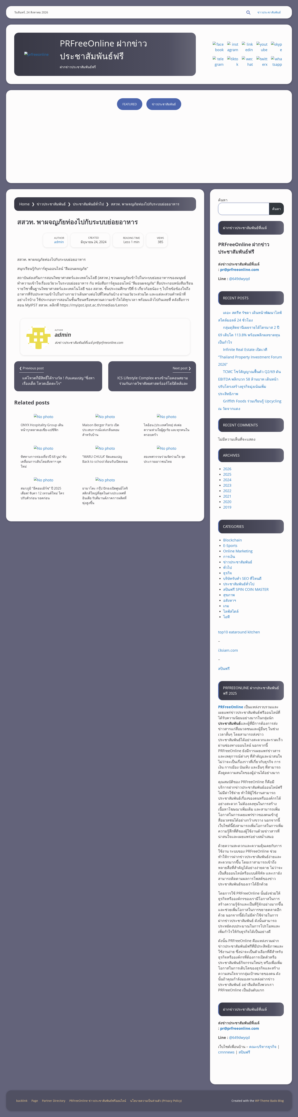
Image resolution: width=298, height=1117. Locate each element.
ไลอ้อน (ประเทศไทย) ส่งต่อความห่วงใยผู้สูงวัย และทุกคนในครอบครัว (166, 430)
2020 (227, 501)
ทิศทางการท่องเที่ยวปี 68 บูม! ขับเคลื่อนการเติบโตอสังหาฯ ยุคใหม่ (43, 461)
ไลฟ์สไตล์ (231, 611)
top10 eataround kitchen (239, 632)
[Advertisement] (149, 144)
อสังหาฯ (229, 600)
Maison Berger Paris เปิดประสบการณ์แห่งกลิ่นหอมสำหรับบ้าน (100, 430)
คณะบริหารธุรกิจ (263, 1046)
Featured (129, 104)
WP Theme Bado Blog (269, 1101)
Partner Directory (53, 1101)
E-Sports (230, 545)
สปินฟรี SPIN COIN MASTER (246, 589)
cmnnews (226, 1052)
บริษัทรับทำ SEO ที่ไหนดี (242, 578)
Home (24, 204)
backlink (21, 1101)
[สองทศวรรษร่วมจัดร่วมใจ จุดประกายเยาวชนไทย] (167, 448)
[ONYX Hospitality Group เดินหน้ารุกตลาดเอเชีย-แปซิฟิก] (44, 416)
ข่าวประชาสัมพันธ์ (269, 12)
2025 (227, 474)
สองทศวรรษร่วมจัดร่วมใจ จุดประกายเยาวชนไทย (164, 459)
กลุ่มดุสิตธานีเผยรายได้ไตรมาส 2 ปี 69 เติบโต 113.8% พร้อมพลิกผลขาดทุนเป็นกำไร (249, 335)
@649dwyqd (239, 278)
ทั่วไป (227, 567)
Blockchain (232, 540)
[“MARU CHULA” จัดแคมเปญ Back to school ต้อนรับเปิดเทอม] (105, 448)
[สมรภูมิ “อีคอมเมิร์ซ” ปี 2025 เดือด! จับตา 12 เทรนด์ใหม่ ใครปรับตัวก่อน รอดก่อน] (44, 480)
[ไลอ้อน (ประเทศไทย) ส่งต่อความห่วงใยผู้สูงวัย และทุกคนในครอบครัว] (167, 416)
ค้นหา (222, 199)
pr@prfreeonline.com (239, 269)
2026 (227, 468)
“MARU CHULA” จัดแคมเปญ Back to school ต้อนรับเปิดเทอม (105, 459)
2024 (227, 479)
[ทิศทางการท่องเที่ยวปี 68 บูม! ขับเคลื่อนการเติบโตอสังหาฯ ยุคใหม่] (44, 448)
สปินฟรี (224, 668)
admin (59, 242)
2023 (227, 485)
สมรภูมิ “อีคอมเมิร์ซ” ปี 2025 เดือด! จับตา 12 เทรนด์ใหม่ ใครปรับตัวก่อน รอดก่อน (42, 493)
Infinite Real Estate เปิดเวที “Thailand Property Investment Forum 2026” (250, 357)
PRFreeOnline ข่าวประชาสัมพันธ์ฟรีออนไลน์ (97, 1101)
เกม (226, 605)
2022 (227, 490)
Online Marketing (238, 551)
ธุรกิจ (227, 572)
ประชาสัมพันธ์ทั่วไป (88, 204)
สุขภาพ (229, 594)
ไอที (226, 616)
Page (34, 1101)
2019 (227, 507)
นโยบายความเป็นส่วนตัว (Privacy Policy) (156, 1101)
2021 (227, 496)
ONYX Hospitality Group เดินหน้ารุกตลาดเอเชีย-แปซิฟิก (42, 427)
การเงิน (229, 556)
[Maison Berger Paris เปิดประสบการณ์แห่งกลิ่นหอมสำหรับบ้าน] (105, 416)
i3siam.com (228, 650)
